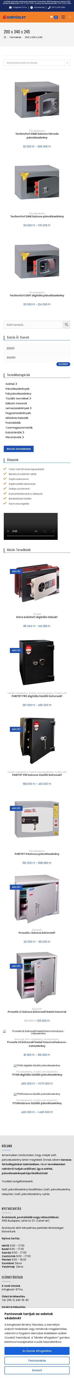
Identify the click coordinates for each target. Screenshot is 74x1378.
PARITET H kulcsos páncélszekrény (37, 854)
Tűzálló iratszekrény (17, 693)
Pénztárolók (14, 437)
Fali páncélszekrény (18, 393)
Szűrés (63, 364)
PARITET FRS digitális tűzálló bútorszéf (37, 696)
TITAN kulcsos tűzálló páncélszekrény (37, 1103)
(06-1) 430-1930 (27, 3)
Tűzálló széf (60, 693)
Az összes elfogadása (37, 1351)
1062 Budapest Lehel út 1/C (58, 2)
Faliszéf (37, 614)
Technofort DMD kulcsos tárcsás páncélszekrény (37, 135)
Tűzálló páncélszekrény (41, 693)
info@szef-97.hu (12, 1289)
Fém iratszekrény (34, 1039)
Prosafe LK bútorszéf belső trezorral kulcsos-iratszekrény (37, 1044)
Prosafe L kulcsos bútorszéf (37, 933)
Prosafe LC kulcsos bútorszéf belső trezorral (37, 1012)
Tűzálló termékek (17, 398)
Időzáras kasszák (17, 418)
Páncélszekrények (17, 389)
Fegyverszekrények (18, 413)
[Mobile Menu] (62, 17)
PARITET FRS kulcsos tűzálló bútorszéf (37, 775)
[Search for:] (68, 17)
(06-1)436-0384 (64, 3)
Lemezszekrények (18, 408)
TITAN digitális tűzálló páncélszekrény (37, 1074)
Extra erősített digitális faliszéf (36, 617)
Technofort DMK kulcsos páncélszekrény (37, 216)
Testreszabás (37, 1360)
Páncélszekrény (37, 130)
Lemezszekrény (51, 1039)
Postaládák (13, 423)
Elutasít (37, 1370)
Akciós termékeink (19, 449)
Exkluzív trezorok (16, 403)
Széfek (10, 384)
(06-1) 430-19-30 (18, 1300)
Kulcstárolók (14, 432)
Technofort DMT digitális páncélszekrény (37, 295)
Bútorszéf (37, 929)
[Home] (5, 37)
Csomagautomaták (19, 427)
